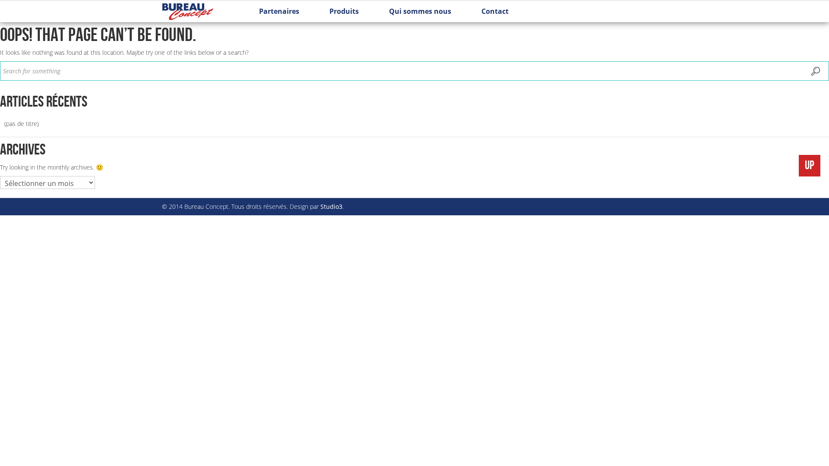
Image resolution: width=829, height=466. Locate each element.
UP (809, 165)
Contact (495, 11)
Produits (344, 11)
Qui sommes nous (420, 11)
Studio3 (331, 206)
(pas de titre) (21, 124)
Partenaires (279, 11)
